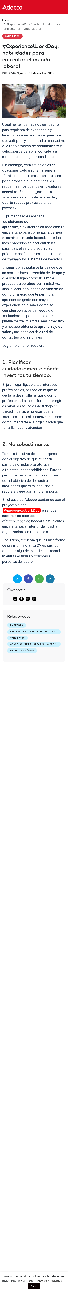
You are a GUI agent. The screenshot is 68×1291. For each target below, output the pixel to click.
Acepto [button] (34, 1286)
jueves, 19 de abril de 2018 (37, 73)
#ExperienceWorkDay (22, 510)
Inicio (5, 20)
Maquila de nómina (22, 650)
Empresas (16, 625)
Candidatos (17, 638)
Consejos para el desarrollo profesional (35, 644)
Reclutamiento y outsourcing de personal (35, 632)
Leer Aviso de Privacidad (45, 1280)
